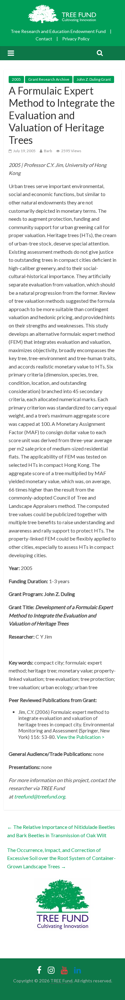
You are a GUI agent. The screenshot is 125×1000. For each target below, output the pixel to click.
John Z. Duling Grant (94, 79)
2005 (16, 79)
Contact (44, 38)
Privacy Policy (75, 38)
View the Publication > (80, 737)
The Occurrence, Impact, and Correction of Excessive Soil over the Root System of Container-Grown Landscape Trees (61, 858)
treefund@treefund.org (39, 796)
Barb (48, 150)
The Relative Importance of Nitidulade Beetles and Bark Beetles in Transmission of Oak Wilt (61, 831)
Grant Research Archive (48, 79)
